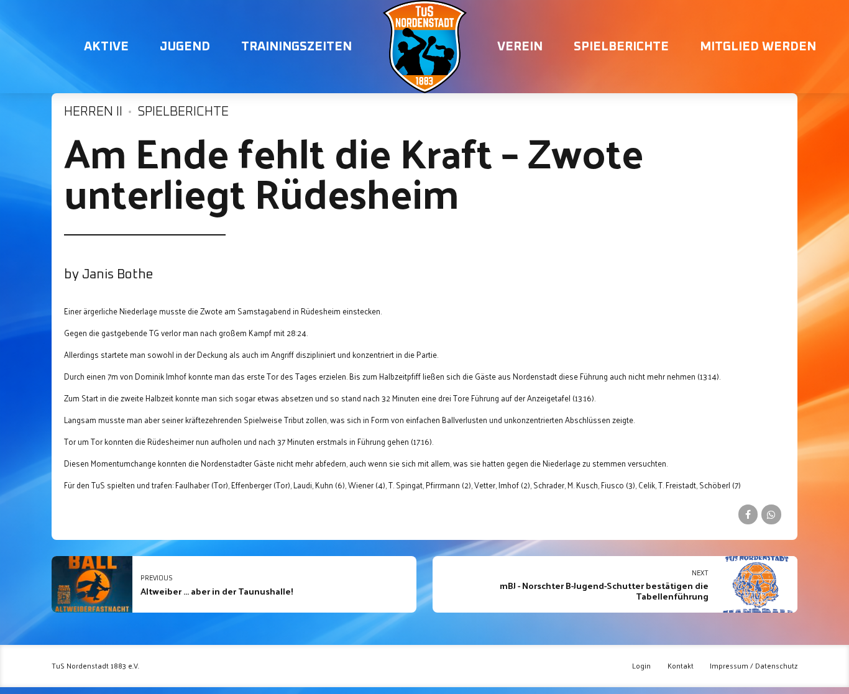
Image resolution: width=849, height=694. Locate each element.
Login (641, 665)
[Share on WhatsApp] (771, 514)
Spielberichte (621, 46)
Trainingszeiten (296, 46)
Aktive (106, 46)
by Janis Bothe (109, 274)
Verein (520, 46)
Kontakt (681, 665)
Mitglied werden (758, 46)
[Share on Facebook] (748, 514)
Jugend (185, 46)
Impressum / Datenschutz (753, 665)
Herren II (93, 112)
